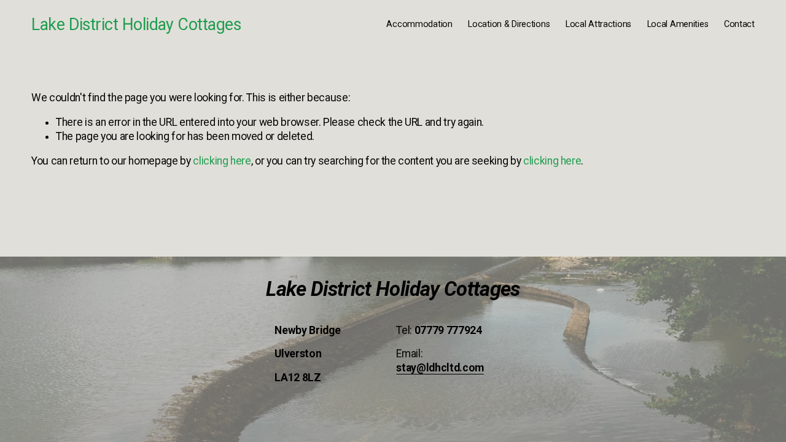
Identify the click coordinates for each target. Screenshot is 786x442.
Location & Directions (509, 24)
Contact (739, 24)
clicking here (222, 161)
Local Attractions (598, 24)
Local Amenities (678, 24)
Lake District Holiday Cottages (136, 24)
